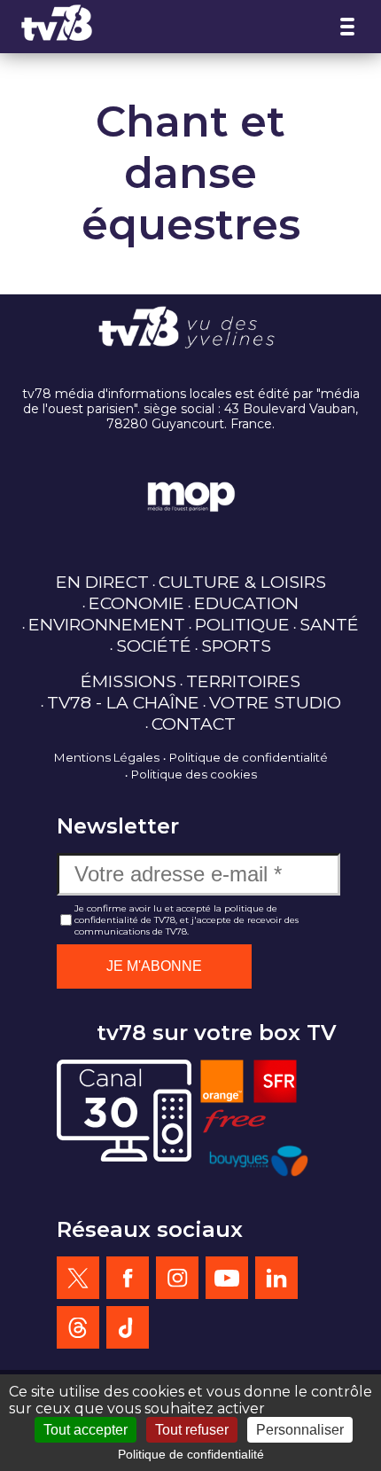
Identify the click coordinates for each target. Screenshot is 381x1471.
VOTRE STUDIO (275, 702)
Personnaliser (300, 1429)
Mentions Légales (106, 757)
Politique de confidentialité (248, 757)
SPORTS (236, 645)
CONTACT (194, 723)
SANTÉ (329, 624)
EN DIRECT (102, 581)
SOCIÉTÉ (153, 645)
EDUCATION (246, 603)
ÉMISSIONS (128, 681)
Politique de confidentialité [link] (191, 1454)
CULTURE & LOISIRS (242, 581)
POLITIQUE (242, 624)
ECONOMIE (136, 603)
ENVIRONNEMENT (106, 624)
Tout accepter (85, 1429)
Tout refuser (192, 1429)
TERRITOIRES (243, 681)
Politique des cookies (194, 774)
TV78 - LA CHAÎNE (123, 702)
